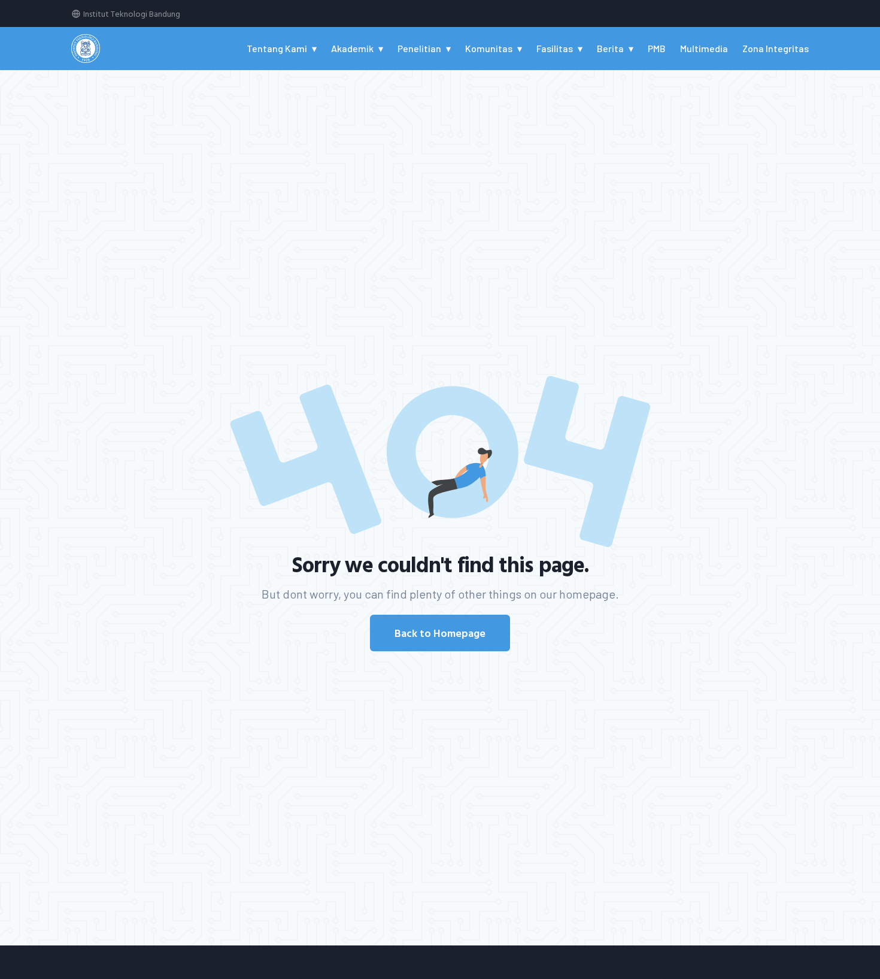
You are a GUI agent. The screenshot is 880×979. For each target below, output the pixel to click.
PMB (657, 48)
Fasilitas (554, 48)
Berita (610, 48)
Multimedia (704, 48)
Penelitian (419, 48)
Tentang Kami (277, 48)
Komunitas (488, 48)
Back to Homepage (440, 633)
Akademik (352, 48)
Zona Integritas (775, 48)
